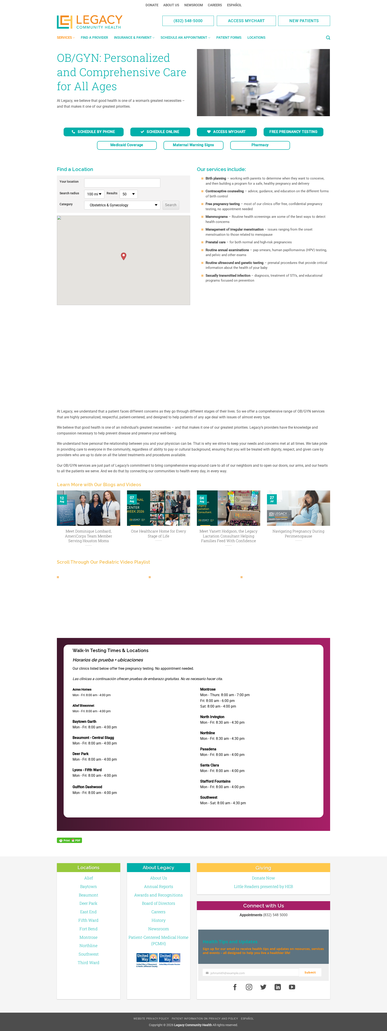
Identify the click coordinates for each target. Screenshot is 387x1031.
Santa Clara (209, 765)
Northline (207, 733)
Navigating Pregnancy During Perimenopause (298, 533)
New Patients (304, 20)
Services (64, 38)
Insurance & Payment (133, 38)
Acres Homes (82, 689)
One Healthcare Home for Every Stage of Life (158, 533)
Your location (69, 182)
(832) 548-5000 (188, 20)
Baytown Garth (84, 721)
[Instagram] (249, 987)
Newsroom (193, 5)
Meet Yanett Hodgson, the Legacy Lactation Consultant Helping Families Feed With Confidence (229, 536)
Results (112, 193)
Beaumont (88, 895)
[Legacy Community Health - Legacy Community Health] (97, 22)
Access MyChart (246, 20)
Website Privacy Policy (151, 1018)
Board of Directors (158, 903)
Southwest (208, 797)
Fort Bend (89, 928)
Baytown (88, 886)
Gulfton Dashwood (87, 787)
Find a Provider (94, 38)
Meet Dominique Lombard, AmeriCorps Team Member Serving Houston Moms (88, 536)
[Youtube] (292, 987)
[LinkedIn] (277, 987)
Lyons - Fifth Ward (87, 770)
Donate (152, 5)
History (159, 920)
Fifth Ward (88, 920)
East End (88, 911)
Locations (256, 38)
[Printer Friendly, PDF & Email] (69, 840)
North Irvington (212, 717)
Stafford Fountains (215, 781)
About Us (171, 5)
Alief (88, 878)
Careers (215, 5)
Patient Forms (228, 38)
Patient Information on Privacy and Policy (205, 1018)
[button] (123, 256)
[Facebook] (234, 987)
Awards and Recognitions (158, 895)
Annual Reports (158, 886)
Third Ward (88, 962)
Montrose (208, 689)
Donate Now (263, 878)
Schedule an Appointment (184, 38)
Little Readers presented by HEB (263, 886)
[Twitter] (263, 987)
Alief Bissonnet (83, 706)
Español (234, 5)
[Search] (328, 38)
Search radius (69, 193)
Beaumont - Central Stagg (93, 738)
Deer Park (80, 754)
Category (66, 204)
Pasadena (208, 749)
